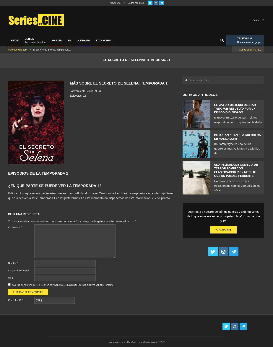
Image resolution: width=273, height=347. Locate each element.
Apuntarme (223, 229)
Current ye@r (15, 300)
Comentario (15, 227)
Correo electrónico (18, 270)
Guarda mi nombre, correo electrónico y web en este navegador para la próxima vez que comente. (63, 284)
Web (10, 277)
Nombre (13, 263)
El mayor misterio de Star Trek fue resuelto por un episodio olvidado (235, 108)
